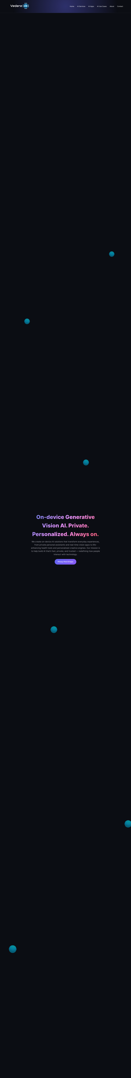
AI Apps (91, 6)
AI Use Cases (102, 6)
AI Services (81, 6)
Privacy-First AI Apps (65, 562)
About (112, 6)
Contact (120, 6)
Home (72, 6)
